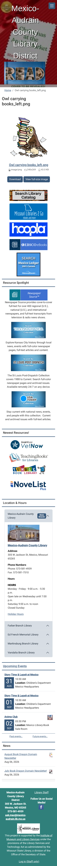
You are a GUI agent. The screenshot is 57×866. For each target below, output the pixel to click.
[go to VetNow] (29, 444)
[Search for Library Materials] (29, 195)
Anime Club (11, 716)
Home (7, 90)
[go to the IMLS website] (28, 828)
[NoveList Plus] (28, 483)
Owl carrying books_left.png (28, 165)
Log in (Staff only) (29, 861)
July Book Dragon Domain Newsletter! (25, 770)
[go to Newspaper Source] (29, 294)
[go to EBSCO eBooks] (29, 244)
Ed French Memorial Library (23, 634)
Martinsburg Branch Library (23, 643)
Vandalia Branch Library (21, 652)
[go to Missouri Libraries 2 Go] (29, 211)
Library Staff (42, 792)
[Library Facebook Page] (41, 806)
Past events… (16, 736)
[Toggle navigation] (52, 6)
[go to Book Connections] (28, 457)
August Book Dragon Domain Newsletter (20, 756)
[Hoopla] (29, 229)
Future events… (40, 736)
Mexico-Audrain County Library (26, 515)
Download (15, 179)
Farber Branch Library (20, 625)
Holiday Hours (16, 614)
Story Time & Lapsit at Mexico (21, 674)
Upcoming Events (15, 666)
